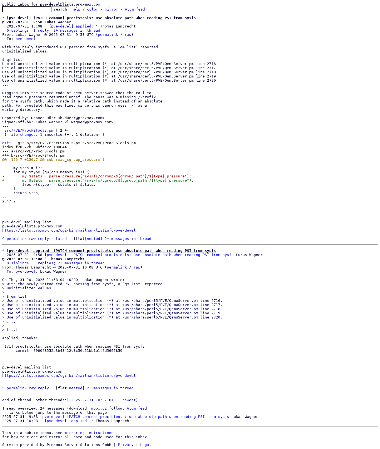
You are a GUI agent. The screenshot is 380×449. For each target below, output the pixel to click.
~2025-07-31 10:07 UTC (92, 400)
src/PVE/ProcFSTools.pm (28, 130)
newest (129, 400)
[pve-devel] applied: (71, 26)
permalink (108, 34)
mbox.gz (99, 408)
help (75, 9)
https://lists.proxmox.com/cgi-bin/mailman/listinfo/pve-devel (69, 230)
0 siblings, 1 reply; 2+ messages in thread (53, 30)
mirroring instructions (89, 433)
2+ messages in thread (128, 239)
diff (6, 143)
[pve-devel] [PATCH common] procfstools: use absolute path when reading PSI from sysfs (139, 255)
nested (93, 239)
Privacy (126, 445)
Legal (145, 445)
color (92, 9)
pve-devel (26, 39)
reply (43, 239)
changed (28, 134)
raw (128, 34)
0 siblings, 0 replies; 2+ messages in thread (56, 263)
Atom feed (135, 9)
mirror (111, 9)
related (59, 239)
